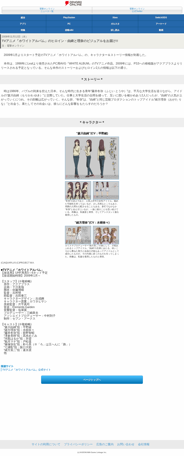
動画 (161, 30)
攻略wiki (69, 30)
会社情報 (144, 444)
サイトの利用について (46, 444)
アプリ (23, 24)
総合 (23, 17)
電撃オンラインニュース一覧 (47, 10)
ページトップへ (92, 379)
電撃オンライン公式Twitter (137, 10)
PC (69, 24)
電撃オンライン (15, 45)
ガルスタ (115, 24)
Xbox (115, 17)
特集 (23, 30)
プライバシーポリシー (78, 444)
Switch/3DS (161, 17)
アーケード (161, 24)
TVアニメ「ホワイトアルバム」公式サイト (26, 369)
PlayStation (69, 17)
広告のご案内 (105, 444)
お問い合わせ (125, 444)
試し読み (115, 30)
